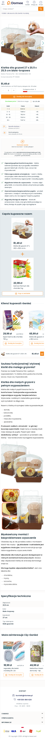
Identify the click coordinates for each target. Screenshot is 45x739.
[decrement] (14, 90)
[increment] (3, 90)
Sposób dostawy (13, 126)
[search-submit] (40, 9)
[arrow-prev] (2, 327)
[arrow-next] (42, 327)
